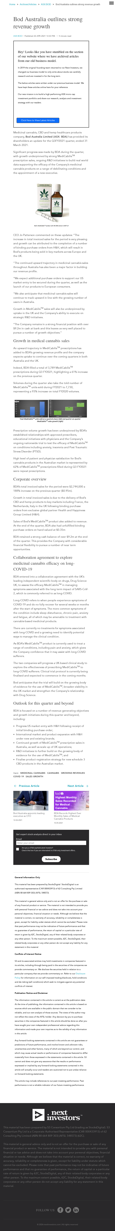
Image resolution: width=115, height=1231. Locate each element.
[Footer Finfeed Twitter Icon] (68, 1210)
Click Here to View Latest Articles (38, 120)
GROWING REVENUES (73, 773)
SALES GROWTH (34, 776)
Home (12, 4)
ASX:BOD (46, 4)
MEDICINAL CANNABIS (32, 773)
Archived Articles (28, 4)
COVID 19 (18, 776)
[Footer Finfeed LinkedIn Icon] (76, 1210)
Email (19, 839)
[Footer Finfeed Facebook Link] (60, 1210)
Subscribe (51, 859)
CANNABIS (53, 773)
